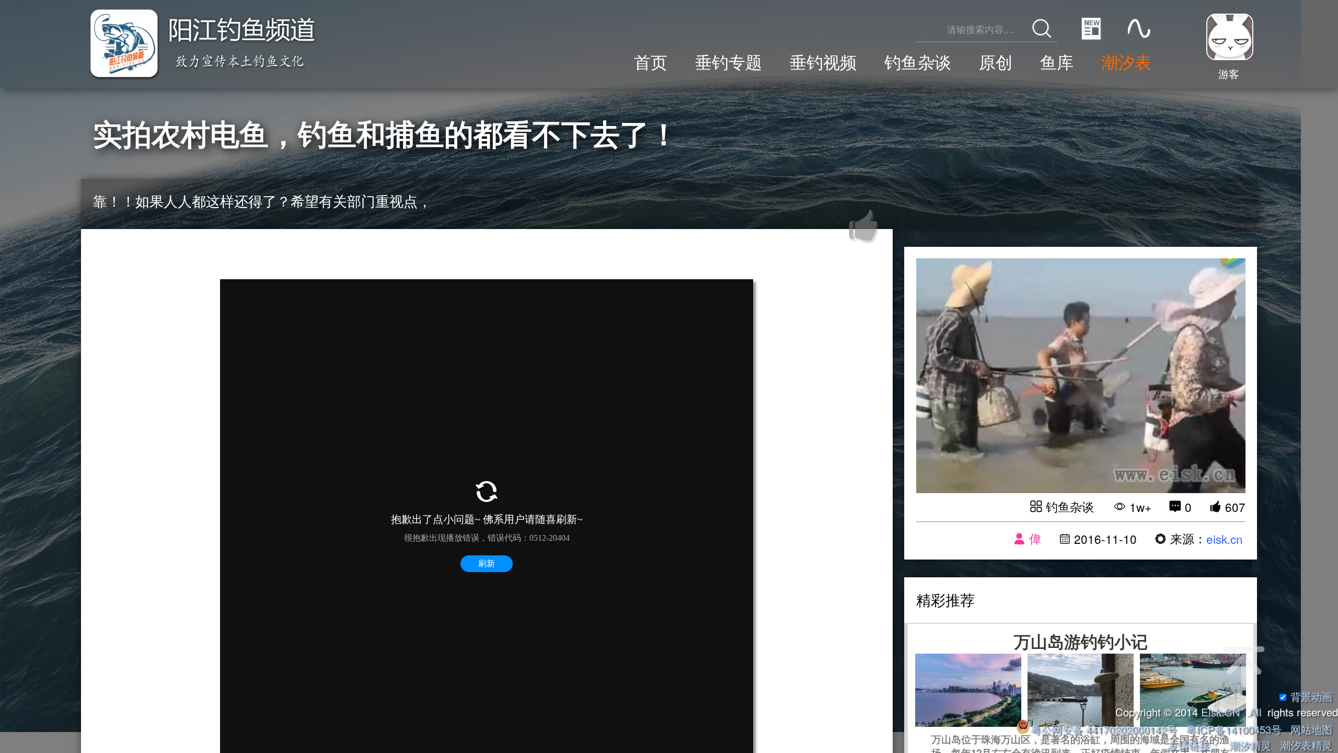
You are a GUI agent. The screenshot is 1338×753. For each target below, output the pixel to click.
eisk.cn (1224, 538)
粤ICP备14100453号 (1234, 729)
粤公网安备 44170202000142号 (1105, 729)
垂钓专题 (728, 61)
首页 (650, 61)
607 (1235, 506)
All (1255, 712)
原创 (995, 61)
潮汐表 (1126, 61)
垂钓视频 (823, 61)
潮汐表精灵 (1306, 744)
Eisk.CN (1220, 712)
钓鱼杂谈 (917, 61)
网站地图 (1311, 729)
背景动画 (1311, 696)
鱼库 (1057, 61)
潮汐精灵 (1250, 744)
